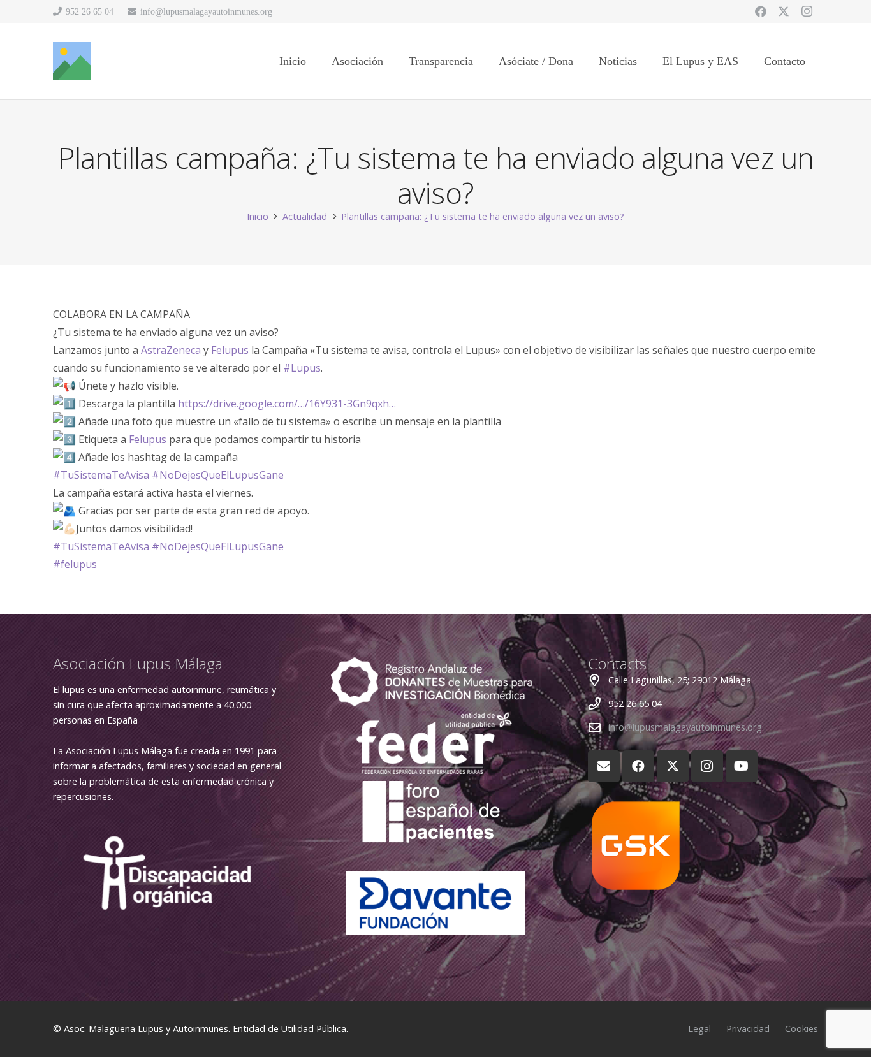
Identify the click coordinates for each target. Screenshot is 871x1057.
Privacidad (748, 1029)
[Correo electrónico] (604, 766)
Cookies (801, 1029)
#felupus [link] (75, 564)
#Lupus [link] (302, 368)
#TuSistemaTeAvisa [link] (101, 475)
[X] (783, 11)
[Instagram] (806, 11)
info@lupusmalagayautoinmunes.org (685, 727)
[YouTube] (742, 766)
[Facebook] (760, 11)
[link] (171, 350)
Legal (699, 1029)
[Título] (72, 61)
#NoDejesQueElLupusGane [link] (218, 475)
